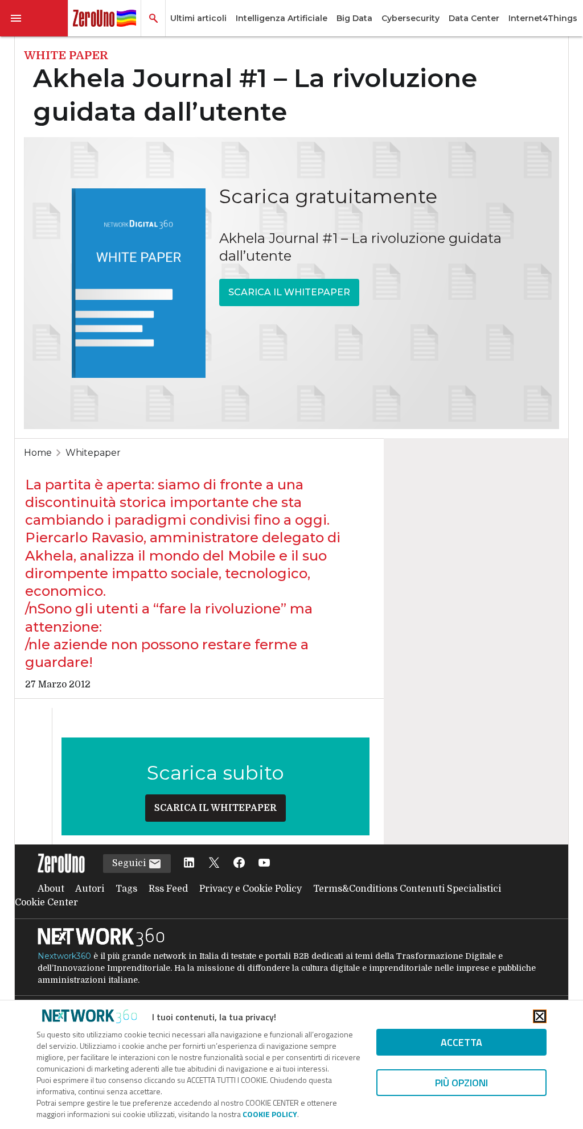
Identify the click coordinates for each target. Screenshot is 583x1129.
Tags (126, 889)
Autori (89, 889)
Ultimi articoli (198, 18)
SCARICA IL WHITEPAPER (289, 292)
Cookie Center (46, 902)
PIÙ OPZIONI (461, 1082)
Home (38, 452)
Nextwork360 (64, 956)
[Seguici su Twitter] (214, 863)
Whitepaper (93, 452)
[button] (34, 18)
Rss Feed (168, 889)
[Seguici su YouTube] (264, 863)
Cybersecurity (410, 18)
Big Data (354, 18)
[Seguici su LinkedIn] (189, 863)
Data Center (474, 18)
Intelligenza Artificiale (281, 18)
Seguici (130, 863)
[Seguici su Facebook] (239, 863)
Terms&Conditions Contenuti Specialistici (407, 889)
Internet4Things (542, 18)
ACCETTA (461, 1042)
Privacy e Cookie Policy (250, 889)
